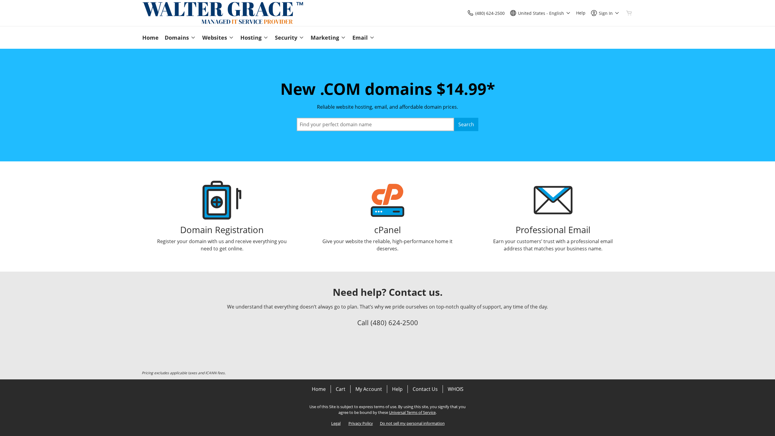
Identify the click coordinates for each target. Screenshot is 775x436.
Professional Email (553, 230)
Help (397, 389)
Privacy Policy (360, 423)
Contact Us (425, 389)
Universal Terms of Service (412, 412)
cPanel (387, 230)
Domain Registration (222, 230)
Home (319, 389)
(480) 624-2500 (394, 322)
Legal (336, 423)
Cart (340, 389)
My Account (368, 389)
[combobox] (375, 124)
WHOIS (455, 389)
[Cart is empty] (629, 13)
